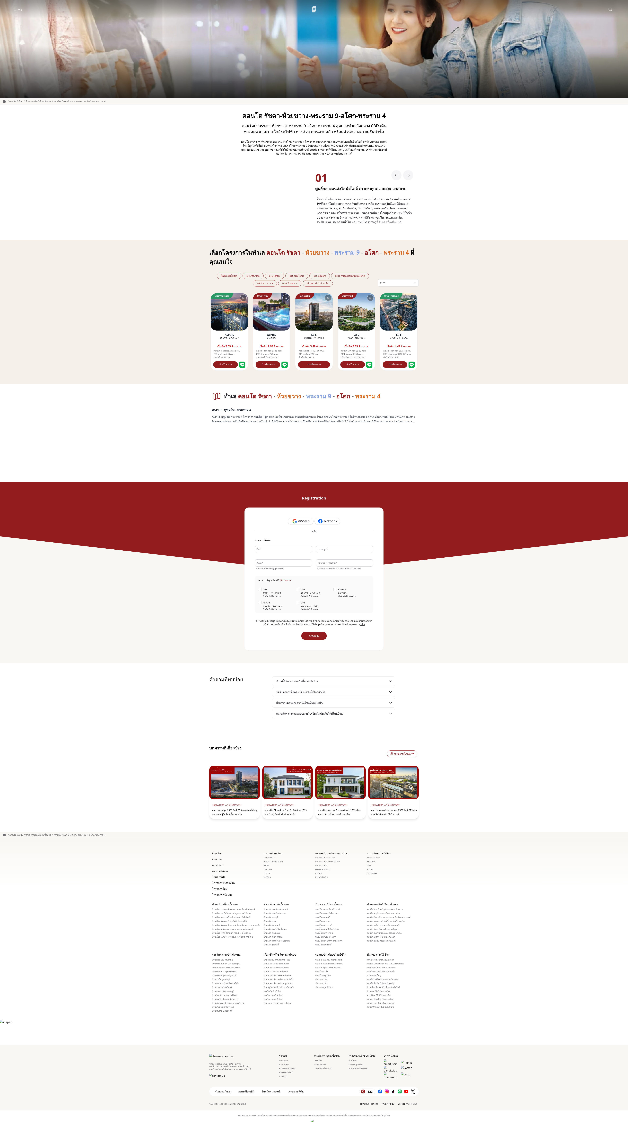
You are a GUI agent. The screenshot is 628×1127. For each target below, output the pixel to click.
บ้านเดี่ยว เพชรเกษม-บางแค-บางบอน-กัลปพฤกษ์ (232, 929)
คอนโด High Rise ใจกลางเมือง (380, 999)
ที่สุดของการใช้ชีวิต (378, 954)
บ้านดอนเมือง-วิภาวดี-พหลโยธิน (225, 983)
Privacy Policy (388, 1103)
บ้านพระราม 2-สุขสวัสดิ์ (222, 1011)
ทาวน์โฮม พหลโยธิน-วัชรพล (327, 929)
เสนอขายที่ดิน (296, 1091)
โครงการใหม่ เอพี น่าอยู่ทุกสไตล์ (380, 960)
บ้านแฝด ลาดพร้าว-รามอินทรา (277, 941)
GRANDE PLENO (322, 869)
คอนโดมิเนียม (16, 101)
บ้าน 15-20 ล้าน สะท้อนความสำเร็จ (279, 979)
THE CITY (268, 869)
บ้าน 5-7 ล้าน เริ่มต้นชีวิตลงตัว (276, 967)
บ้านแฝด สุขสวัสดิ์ (271, 944)
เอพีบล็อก (318, 1060)
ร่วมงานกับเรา (223, 1091)
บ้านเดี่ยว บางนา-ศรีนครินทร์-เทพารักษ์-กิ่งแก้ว (231, 917)
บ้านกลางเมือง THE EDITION (327, 861)
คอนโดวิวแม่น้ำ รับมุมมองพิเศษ (380, 1007)
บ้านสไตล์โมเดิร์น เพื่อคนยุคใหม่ (328, 960)
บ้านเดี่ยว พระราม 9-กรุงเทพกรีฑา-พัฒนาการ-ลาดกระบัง (236, 925)
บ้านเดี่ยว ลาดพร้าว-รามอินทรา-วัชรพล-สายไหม (232, 937)
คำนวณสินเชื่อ (320, 1064)
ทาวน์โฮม (217, 865)
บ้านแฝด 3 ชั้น (321, 983)
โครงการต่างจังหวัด (223, 883)
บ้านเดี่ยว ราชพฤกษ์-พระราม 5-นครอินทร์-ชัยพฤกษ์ (233, 909)
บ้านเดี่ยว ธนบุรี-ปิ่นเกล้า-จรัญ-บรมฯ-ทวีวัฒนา (231, 913)
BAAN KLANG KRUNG (273, 861)
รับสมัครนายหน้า (271, 1091)
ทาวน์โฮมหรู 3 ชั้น (323, 975)
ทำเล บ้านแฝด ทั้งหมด (276, 904)
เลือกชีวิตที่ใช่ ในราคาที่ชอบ (280, 954)
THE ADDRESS (373, 857)
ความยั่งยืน (284, 1064)
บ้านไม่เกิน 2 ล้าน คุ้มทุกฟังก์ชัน (277, 960)
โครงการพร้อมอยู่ (222, 894)
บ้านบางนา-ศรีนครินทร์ (222, 987)
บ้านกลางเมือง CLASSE (325, 857)
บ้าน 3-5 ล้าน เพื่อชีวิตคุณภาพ (276, 963)
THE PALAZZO (270, 857)
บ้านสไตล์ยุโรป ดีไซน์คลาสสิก (327, 967)
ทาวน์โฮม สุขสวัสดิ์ (323, 944)
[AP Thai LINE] (399, 1092)
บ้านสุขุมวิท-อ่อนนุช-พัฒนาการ (225, 999)
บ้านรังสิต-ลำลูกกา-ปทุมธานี (224, 975)
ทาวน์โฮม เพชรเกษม (324, 933)
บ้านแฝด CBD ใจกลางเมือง (378, 991)
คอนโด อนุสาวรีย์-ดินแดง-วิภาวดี (381, 937)
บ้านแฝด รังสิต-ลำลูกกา (274, 937)
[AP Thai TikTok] (393, 1092)
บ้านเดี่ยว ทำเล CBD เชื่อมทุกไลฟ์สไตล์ (383, 987)
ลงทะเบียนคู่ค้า (246, 1091)
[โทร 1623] (367, 1092)
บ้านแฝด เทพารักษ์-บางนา (275, 913)
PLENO (318, 873)
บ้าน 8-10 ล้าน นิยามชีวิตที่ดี (276, 971)
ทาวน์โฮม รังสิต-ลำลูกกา (325, 937)
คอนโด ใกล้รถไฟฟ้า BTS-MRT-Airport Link (385, 963)
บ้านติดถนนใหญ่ (374, 975)
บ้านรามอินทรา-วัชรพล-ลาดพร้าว (226, 967)
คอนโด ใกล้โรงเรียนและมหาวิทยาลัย (382, 979)
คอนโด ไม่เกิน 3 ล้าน (272, 991)
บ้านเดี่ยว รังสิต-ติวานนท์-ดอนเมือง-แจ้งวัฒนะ (231, 933)
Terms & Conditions (369, 1103)
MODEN (267, 877)
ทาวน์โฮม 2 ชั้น (321, 971)
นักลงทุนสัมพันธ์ (286, 1072)
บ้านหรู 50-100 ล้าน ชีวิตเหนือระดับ (279, 987)
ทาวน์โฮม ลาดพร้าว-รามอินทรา (328, 941)
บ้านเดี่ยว (217, 853)
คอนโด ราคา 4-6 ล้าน (273, 999)
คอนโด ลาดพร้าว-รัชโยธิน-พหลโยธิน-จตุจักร (386, 921)
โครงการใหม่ (219, 889)
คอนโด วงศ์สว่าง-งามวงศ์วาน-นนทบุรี (383, 925)
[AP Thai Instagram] (386, 1092)
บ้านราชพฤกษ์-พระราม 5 (222, 960)
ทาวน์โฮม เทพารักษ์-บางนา (327, 913)
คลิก (362, 624)
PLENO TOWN (321, 877)
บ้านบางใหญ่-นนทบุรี (221, 979)
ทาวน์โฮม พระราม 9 (323, 925)
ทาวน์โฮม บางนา (322, 921)
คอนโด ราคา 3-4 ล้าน (273, 995)
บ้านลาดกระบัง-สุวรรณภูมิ (223, 991)
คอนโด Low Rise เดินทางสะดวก (380, 1003)
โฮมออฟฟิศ (218, 877)
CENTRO (267, 873)
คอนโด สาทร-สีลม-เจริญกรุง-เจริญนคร (383, 929)
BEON (266, 865)
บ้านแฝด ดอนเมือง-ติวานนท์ (276, 909)
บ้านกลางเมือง (321, 865)
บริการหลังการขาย (287, 1068)
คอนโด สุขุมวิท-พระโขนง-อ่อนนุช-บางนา (384, 933)
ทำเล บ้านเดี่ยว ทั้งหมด (225, 904)
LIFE (369, 865)
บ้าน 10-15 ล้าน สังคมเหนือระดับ (277, 975)
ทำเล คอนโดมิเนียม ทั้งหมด (382, 904)
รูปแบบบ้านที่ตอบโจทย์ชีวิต (330, 954)
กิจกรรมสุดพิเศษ (356, 1064)
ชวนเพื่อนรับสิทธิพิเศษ (358, 1068)
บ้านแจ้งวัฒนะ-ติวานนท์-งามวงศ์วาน (228, 1003)
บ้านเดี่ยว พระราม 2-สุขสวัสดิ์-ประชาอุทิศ (229, 921)
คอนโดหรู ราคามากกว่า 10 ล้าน (277, 1003)
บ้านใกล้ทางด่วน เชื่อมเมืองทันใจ (381, 971)
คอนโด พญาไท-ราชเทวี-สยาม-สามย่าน (383, 913)
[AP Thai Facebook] (380, 1092)
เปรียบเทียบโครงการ (322, 1068)
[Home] (314, 9)
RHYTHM (371, 861)
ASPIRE (370, 869)
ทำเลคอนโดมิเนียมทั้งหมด (38, 101)
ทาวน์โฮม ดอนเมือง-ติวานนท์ (327, 909)
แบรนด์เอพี (283, 1060)
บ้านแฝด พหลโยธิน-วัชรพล (275, 929)
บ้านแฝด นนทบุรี (271, 917)
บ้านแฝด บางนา (271, 921)
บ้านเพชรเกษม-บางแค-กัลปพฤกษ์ (226, 963)
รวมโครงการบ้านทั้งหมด (226, 954)
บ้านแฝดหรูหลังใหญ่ (323, 987)
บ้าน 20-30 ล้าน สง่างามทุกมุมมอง (278, 983)
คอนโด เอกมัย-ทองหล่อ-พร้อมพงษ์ (381, 941)
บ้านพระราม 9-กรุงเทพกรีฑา (224, 971)
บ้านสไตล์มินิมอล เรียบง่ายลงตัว (328, 963)
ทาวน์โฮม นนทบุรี (322, 917)
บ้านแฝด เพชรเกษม (272, 933)
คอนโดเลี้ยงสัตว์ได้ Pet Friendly (380, 983)
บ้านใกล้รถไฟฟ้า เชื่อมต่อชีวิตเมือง (381, 967)
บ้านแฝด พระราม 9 (272, 925)
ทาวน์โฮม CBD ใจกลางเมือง (379, 995)
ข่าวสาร (282, 1076)
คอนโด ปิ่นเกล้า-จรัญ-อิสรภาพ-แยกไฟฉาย (385, 909)
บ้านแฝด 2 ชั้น (321, 979)
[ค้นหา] (610, 9)
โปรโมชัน (353, 1060)
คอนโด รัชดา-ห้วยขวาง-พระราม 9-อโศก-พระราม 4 (79, 101)
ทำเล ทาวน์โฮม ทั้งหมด (328, 904)
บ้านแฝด (217, 859)
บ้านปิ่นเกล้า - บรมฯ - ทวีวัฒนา (225, 995)
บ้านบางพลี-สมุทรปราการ (223, 1007)
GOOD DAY (372, 873)
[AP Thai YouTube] (406, 1092)
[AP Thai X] (413, 1092)
